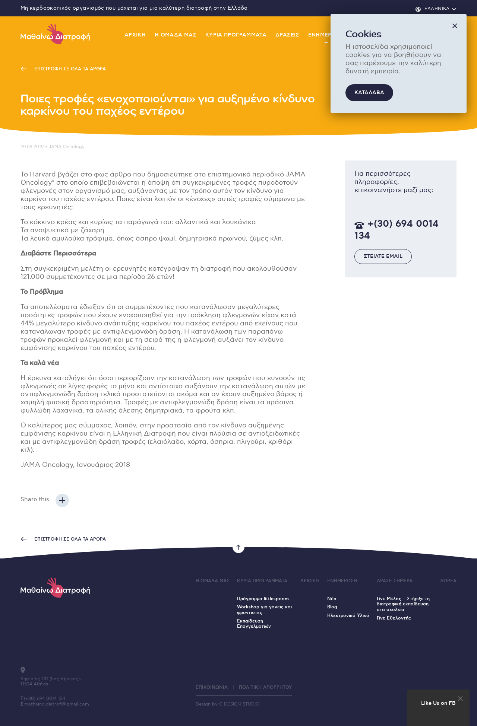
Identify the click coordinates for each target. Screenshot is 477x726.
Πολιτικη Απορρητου (265, 687)
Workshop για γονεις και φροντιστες (264, 609)
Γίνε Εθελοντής (394, 618)
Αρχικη (135, 35)
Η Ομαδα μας (175, 35)
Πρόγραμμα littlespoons (263, 599)
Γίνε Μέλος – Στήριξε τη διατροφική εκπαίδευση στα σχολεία (403, 604)
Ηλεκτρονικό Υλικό (348, 615)
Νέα (332, 599)
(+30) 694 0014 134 (44, 698)
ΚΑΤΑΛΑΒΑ (369, 92)
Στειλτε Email (383, 257)
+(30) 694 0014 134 (396, 230)
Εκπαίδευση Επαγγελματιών (254, 624)
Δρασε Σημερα (395, 581)
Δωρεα (448, 581)
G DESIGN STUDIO (239, 704)
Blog (332, 607)
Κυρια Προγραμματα (235, 35)
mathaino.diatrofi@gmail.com (56, 704)
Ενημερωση (326, 35)
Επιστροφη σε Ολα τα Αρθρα (69, 69)
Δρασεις (287, 35)
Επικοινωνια (212, 687)
